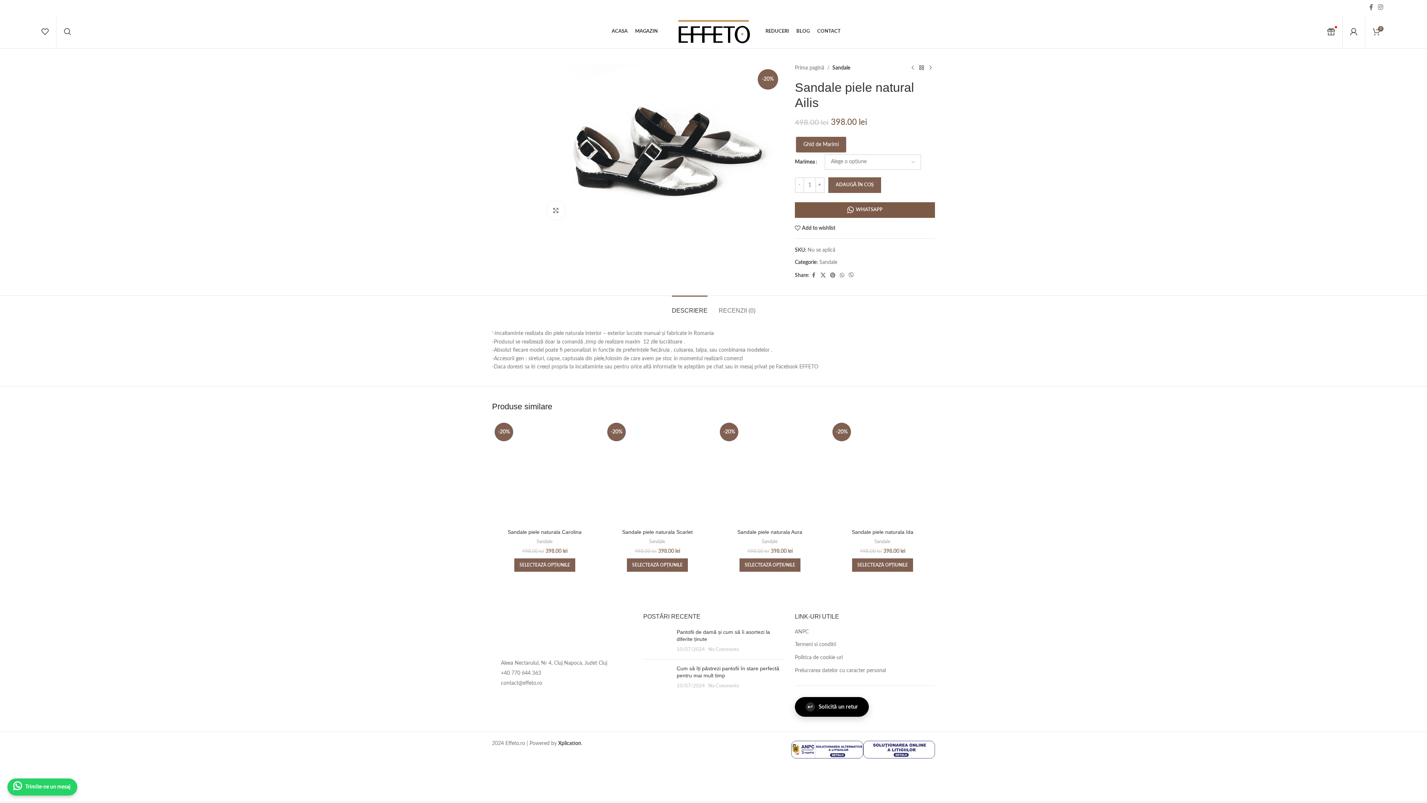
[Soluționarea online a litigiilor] (899, 749)
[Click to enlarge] (556, 210)
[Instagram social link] (1381, 7)
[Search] (67, 31)
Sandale (841, 68)
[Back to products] (921, 68)
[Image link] (553, 632)
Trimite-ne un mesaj (48, 787)
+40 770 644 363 (521, 673)
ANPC (802, 632)
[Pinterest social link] (833, 275)
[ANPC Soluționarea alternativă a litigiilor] (827, 749)
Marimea (805, 162)
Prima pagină (809, 68)
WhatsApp (869, 209)
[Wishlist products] (45, 31)
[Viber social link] (851, 275)
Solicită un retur (833, 707)
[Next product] (930, 68)
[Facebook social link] (1371, 7)
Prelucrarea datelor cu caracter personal (840, 670)
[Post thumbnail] (657, 641)
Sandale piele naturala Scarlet (657, 532)
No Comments (723, 649)
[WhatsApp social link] (842, 275)
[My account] (1353, 31)
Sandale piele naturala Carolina (545, 532)
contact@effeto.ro (521, 683)
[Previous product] (912, 68)
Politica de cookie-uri (819, 657)
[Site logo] (713, 31)
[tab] (690, 307)
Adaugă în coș (855, 185)
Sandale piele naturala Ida (882, 532)
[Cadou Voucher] (1331, 31)
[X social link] (823, 275)
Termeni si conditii (815, 644)
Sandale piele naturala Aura (769, 532)
